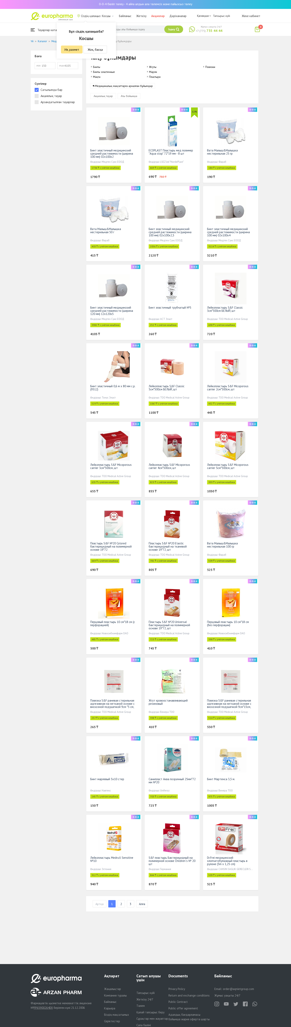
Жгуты (152, 67)
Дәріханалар (177, 16)
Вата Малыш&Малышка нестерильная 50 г (105, 230)
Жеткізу (141, 16)
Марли (153, 72)
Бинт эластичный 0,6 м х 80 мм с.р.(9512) (112, 387)
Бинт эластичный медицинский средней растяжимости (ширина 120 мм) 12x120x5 (111, 311)
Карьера (109, 1008)
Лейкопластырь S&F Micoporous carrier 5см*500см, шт (227, 466)
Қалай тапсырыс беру (150, 1012)
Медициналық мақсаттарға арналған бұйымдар (124, 86)
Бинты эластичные (104, 72)
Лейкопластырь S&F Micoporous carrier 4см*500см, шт (169, 466)
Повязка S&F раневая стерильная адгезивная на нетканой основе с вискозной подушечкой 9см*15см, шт (229, 705)
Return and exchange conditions (189, 995)
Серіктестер (112, 1021)
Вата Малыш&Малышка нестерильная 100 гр (222, 544)
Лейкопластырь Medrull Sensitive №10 (111, 859)
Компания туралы (115, 995)
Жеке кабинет (251, 16)
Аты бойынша (129, 96)
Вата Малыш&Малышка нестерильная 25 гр (222, 151)
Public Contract (178, 1002)
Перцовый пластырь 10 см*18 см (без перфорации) (228, 623)
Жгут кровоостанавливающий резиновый (168, 702)
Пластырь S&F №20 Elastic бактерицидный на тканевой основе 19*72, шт (168, 546)
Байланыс (125, 16)
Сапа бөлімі (143, 1025)
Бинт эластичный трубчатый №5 (170, 307)
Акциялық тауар (103, 96)
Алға (142, 904)
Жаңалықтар (112, 989)
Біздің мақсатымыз (116, 1015)
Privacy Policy (176, 989)
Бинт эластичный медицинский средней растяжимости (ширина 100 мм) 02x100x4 (228, 232)
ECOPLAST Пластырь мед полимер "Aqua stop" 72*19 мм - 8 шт (171, 151)
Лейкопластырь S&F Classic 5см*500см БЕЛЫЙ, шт (166, 387)
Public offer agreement (183, 1008)
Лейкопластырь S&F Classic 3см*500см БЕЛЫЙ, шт (225, 309)
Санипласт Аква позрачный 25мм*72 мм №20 (172, 780)
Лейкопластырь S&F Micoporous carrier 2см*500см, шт (227, 387)
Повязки (210, 67)
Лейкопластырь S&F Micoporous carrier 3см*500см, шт (111, 466)
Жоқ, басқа (95, 49)
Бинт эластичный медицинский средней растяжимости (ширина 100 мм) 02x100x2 (111, 153)
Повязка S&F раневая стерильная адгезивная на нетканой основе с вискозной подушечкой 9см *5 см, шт (112, 705)
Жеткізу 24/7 (144, 999)
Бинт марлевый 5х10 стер (107, 779)
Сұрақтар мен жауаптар (152, 1018)
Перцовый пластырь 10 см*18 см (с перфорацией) (112, 623)
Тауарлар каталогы (50, 30)
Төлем (140, 1006)
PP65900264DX (43, 1008)
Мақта (96, 77)
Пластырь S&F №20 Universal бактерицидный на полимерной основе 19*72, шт (169, 625)
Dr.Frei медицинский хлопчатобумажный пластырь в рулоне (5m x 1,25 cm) (227, 861)
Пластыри (155, 77)
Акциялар (158, 16)
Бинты (96, 67)
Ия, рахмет (71, 49)
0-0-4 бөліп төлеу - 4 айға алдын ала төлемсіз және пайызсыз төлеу (145, 4)
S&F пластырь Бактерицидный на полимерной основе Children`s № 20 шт (172, 861)
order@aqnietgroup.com (238, 989)
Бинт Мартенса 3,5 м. (221, 779)
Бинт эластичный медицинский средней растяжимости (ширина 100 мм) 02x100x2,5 (170, 232)
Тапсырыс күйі (221, 16)
